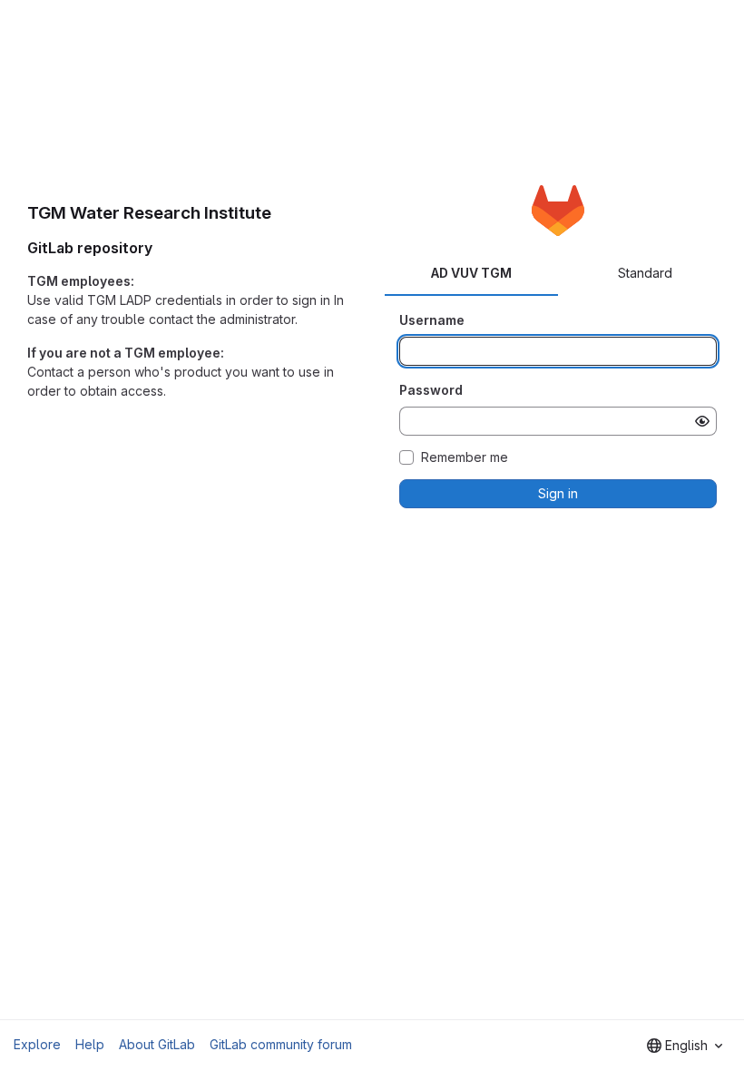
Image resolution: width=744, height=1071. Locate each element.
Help (89, 1044)
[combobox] (684, 1045)
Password (431, 390)
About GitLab (157, 1044)
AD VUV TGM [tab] (471, 272)
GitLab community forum (281, 1044)
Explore (37, 1044)
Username (432, 320)
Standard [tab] (645, 272)
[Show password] (702, 421)
